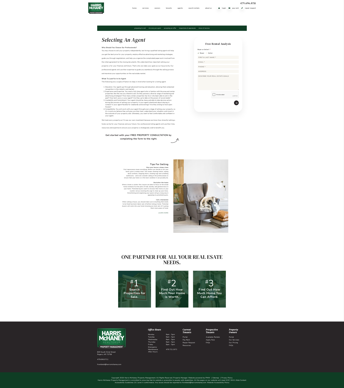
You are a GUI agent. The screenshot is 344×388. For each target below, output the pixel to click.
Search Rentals (193, 8)
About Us (208, 8)
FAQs (208, 343)
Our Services (234, 340)
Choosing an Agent (155, 28)
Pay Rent (235, 8)
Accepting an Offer (170, 28)
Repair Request (250, 8)
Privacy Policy (226, 378)
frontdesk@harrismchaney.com (109, 364)
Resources (187, 345)
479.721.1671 (171, 349)
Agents (180, 8)
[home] (96, 8)
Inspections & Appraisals (187, 28)
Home (134, 8)
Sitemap (215, 378)
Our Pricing (233, 343)
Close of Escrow (204, 28)
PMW (208, 378)
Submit (236, 102)
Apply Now (210, 340)
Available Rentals (213, 337)
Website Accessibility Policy (218, 382)
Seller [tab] (210, 53)
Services (145, 8)
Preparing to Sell (140, 28)
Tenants (169, 8)
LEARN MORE (163, 213)
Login (224, 8)
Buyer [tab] (202, 53)
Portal (185, 337)
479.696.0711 (248, 3)
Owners (157, 8)
